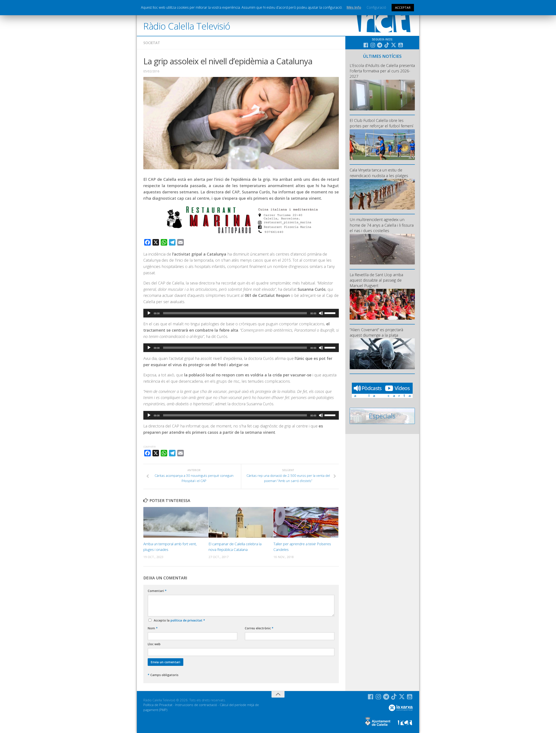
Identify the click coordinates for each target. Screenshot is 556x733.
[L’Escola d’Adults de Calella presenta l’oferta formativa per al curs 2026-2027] (382, 95)
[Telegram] (379, 45)
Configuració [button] (376, 7)
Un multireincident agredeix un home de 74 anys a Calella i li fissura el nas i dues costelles (382, 225)
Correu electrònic (259, 628)
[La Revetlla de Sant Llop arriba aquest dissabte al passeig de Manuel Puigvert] (382, 304)
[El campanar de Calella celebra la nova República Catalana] (240, 522)
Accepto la (178, 620)
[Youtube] (400, 45)
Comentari (157, 591)
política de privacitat (186, 620)
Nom (153, 628)
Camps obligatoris (163, 675)
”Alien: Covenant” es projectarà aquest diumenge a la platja (376, 332)
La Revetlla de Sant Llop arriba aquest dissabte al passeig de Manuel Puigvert (376, 280)
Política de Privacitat (157, 705)
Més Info (354, 7)
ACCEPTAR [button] (402, 7)
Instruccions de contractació (196, 705)
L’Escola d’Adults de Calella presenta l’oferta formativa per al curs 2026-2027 (382, 71)
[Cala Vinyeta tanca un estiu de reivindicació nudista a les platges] (382, 194)
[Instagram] (372, 45)
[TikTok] (386, 45)
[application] (241, 313)
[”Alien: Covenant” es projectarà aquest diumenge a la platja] (382, 353)
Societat (151, 42)
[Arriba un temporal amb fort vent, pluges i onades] (175, 522)
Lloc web (154, 644)
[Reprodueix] (149, 313)
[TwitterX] (393, 45)
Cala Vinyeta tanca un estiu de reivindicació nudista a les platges (379, 172)
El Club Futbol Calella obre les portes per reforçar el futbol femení (381, 123)
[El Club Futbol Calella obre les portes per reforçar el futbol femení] (382, 144)
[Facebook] (365, 45)
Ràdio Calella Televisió (186, 26)
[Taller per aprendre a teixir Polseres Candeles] (305, 522)
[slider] (330, 313)
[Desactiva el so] (321, 313)
